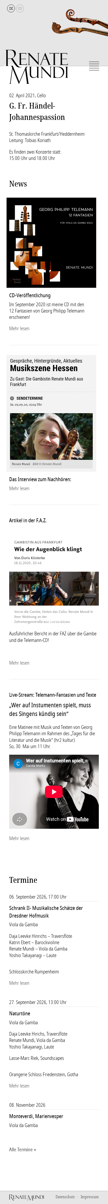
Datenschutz (65, 1197)
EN (20, 8)
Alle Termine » (22, 1149)
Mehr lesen (19, 328)
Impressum (90, 1197)
